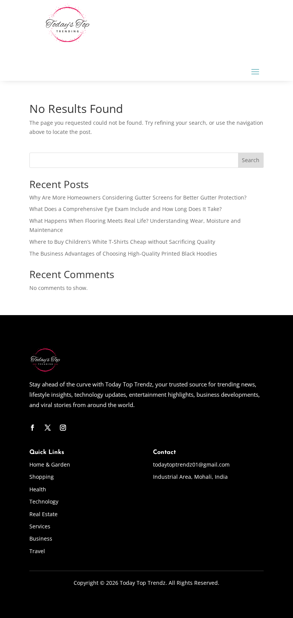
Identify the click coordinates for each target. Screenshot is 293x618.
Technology (43, 501)
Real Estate (43, 514)
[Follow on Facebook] (32, 428)
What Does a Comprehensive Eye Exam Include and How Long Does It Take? (125, 208)
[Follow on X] (48, 428)
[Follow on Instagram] (63, 428)
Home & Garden (49, 464)
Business (40, 538)
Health (37, 489)
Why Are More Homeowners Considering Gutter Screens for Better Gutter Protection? (137, 197)
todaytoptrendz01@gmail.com (191, 464)
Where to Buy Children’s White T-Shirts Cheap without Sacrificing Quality (122, 241)
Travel (37, 551)
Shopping (41, 476)
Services (39, 526)
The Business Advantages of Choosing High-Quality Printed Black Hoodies (123, 253)
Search (250, 160)
